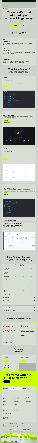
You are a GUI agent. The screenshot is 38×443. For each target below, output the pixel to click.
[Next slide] (35, 323)
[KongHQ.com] (5, 3)
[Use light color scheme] (17, 429)
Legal (4, 405)
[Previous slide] (33, 323)
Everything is (26, 429)
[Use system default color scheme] (15, 429)
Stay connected (5, 388)
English (10, 429)
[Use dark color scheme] (19, 429)
